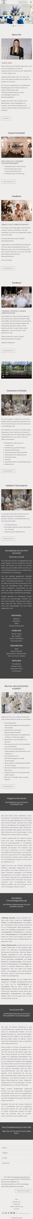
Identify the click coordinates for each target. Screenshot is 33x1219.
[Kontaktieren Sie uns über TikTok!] (8, 1213)
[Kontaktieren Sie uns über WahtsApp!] (3, 1213)
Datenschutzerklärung (21, 1177)
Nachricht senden (23, 1191)
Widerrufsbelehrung (16, 1206)
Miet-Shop (23, 2)
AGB (16, 1199)
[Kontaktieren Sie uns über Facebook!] (14, 1213)
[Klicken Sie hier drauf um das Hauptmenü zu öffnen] (31, 2)
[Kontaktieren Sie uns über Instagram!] (6, 1213)
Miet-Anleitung (8, 181)
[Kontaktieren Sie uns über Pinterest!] (11, 1213)
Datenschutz (16, 1202)
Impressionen (8, 268)
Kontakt (6, 118)
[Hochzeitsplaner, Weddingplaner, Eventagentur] (4, 2)
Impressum (16, 1204)
